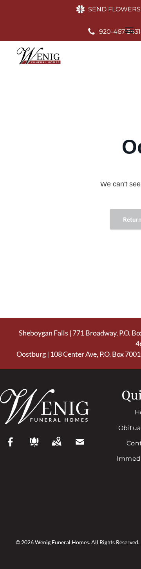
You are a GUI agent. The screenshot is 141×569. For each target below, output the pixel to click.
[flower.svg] (34, 447)
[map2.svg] (56, 447)
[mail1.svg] (80, 447)
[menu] (129, 30)
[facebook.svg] (10, 447)
